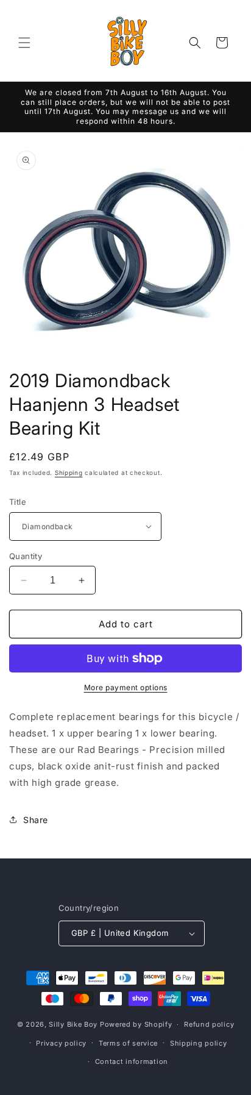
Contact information (131, 1061)
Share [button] (35, 820)
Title (17, 502)
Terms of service (128, 1043)
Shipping (69, 472)
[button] (24, 42)
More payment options (126, 687)
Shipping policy (198, 1043)
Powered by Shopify (136, 1024)
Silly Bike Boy (73, 1024)
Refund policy (209, 1024)
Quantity (25, 556)
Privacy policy (61, 1043)
